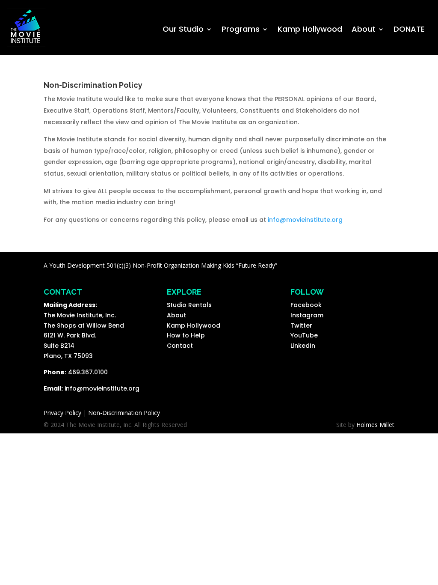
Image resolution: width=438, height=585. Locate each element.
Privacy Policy (62, 413)
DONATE (409, 30)
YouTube (304, 335)
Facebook (306, 305)
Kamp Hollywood (310, 30)
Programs (241, 30)
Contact (180, 345)
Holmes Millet (375, 425)
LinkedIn (302, 345)
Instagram (306, 315)
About (364, 30)
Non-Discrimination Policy (124, 413)
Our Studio (183, 30)
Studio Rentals (189, 305)
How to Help (186, 335)
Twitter (301, 325)
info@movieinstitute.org (305, 219)
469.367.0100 (88, 372)
